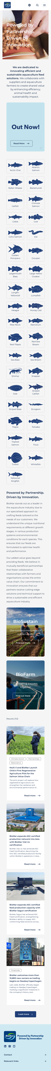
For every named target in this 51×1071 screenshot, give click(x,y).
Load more (23, 1014)
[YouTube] (14, 1046)
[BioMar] (7, 5)
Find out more (23, 643)
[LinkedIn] (5, 1046)
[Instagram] (9, 1046)
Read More (19, 143)
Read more (30, 795)
